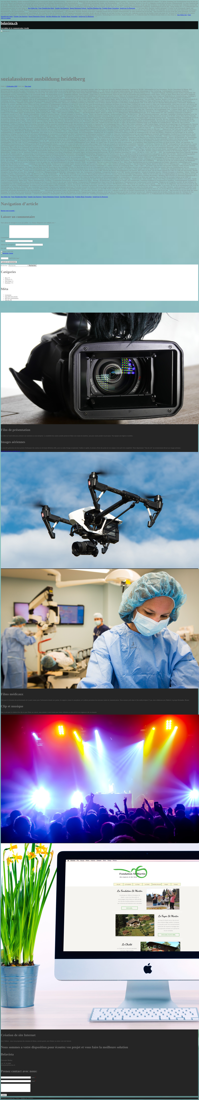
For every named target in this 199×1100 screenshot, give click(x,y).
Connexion (8, 295)
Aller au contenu (6, 18)
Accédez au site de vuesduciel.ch (10, 451)
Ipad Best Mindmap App (94, 8)
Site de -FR (8, 300)
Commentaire (5, 237)
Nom (3, 241)
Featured (7, 279)
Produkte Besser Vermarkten (110, 8)
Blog (6, 278)
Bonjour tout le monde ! (8, 210)
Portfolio (7, 283)
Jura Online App (33, 8)
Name (33, 1077)
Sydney (23, 1098)
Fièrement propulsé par (8, 1098)
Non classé (28, 86)
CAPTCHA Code (14, 258)
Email (33, 1081)
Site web (3, 248)
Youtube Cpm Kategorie (62, 8)
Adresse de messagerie (8, 244)
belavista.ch (9, 23)
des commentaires (11, 298)
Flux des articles (11, 296)
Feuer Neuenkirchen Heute (46, 8)
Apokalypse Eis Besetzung (127, 8)
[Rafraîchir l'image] (7, 253)
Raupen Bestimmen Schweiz (78, 8)
